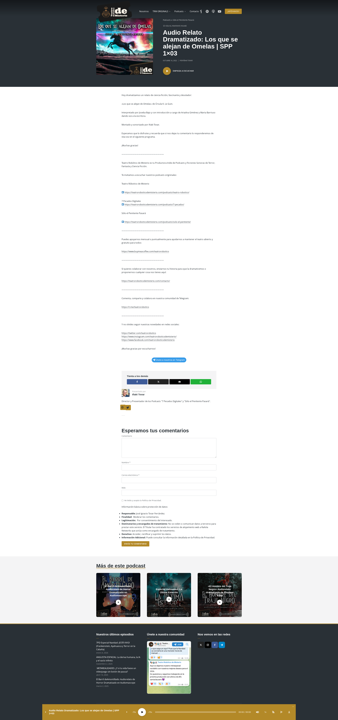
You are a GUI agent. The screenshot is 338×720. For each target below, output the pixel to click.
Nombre (126, 462)
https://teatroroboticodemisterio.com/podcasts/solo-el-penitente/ (158, 221)
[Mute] (257, 712)
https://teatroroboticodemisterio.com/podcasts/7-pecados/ (154, 204)
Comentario (127, 436)
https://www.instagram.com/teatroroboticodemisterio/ (149, 336)
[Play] (142, 712)
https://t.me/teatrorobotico (135, 307)
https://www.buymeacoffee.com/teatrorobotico (145, 251)
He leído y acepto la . (142, 500)
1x (265, 712)
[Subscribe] (273, 712)
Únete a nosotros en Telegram (170, 360)
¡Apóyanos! (233, 11)
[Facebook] (215, 645)
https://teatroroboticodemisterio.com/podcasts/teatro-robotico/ (157, 192)
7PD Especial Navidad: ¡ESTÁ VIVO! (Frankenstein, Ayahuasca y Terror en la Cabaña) (115, 646)
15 (134, 712)
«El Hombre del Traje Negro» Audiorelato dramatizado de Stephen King (219, 591)
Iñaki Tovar (188, 60)
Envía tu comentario (135, 544)
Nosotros (144, 11)
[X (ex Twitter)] (201, 645)
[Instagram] (208, 645)
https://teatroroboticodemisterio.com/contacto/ (146, 280)
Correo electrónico (130, 475)
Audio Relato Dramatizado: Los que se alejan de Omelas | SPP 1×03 (84, 712)
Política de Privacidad (151, 500)
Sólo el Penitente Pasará (183, 20)
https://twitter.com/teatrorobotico (139, 333)
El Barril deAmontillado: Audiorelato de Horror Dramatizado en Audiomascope (118, 591)
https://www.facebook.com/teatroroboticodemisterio (148, 340)
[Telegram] (222, 645)
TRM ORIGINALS (160, 11)
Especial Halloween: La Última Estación (169, 591)
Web (124, 488)
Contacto (194, 11)
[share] (281, 712)
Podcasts (179, 11)
